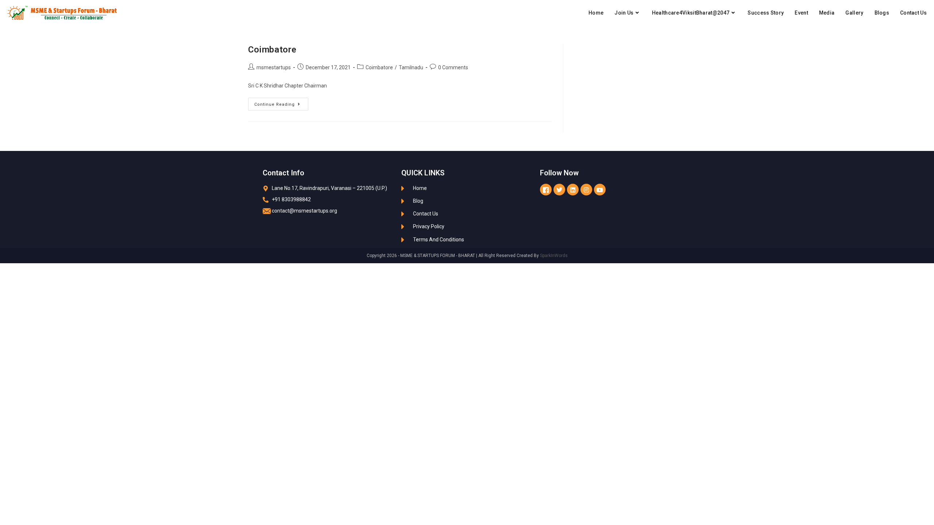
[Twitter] (559, 189)
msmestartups (273, 67)
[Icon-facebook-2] (546, 189)
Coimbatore (272, 49)
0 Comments (453, 67)
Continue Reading (281, 102)
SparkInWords (554, 255)
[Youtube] (600, 189)
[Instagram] (586, 189)
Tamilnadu (411, 67)
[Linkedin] (573, 189)
